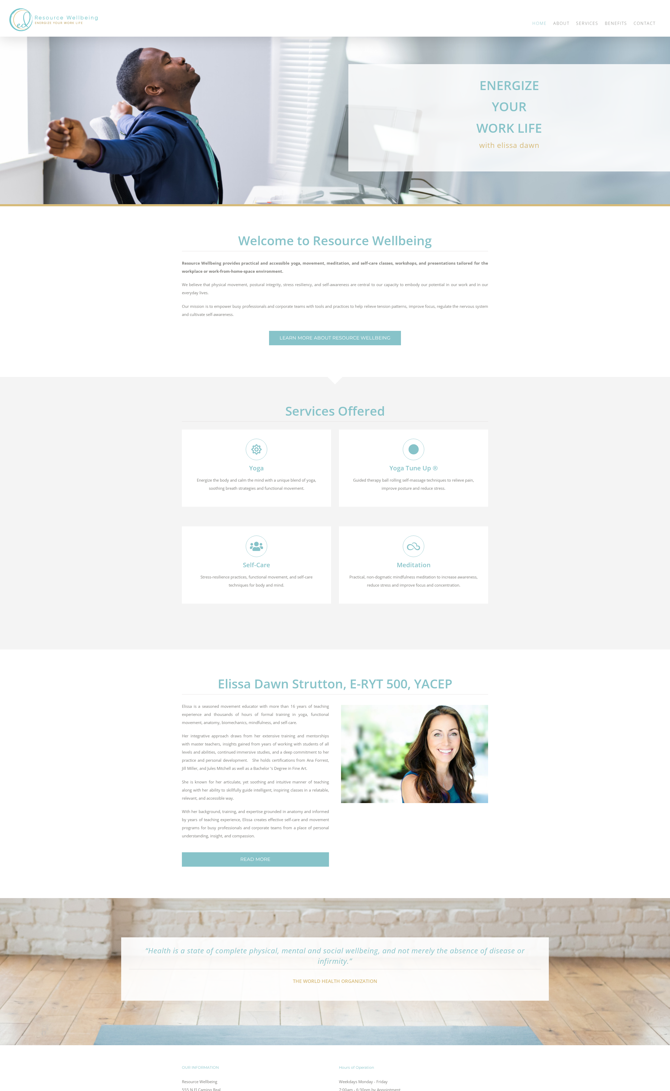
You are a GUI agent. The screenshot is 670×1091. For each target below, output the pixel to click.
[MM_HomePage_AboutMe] (414, 706)
